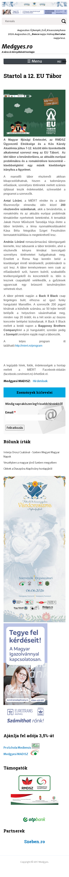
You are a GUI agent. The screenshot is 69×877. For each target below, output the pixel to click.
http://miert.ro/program (28, 345)
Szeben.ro (34, 841)
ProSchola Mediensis (17, 747)
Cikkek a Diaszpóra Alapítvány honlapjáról (28, 468)
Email (10, 412)
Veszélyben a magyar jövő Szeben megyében (30, 462)
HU (59, 61)
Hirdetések (40, 381)
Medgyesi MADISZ (16, 754)
